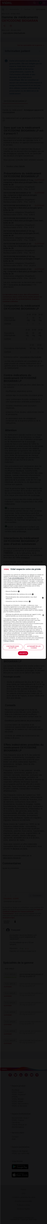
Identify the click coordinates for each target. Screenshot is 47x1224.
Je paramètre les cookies (34, 647)
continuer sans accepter (12, 647)
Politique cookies (9, 641)
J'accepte (23, 653)
